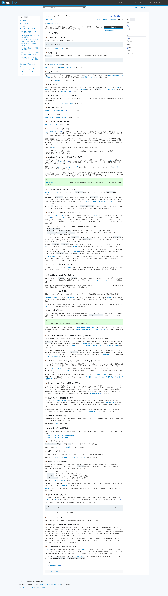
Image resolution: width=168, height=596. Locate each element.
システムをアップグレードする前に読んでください (98, 201)
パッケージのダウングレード (84, 329)
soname (75, 246)
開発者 (49, 217)
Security (149, 2)
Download (162, 2)
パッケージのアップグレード (53, 132)
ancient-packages (54, 356)
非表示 (25, 17)
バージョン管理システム (108, 89)
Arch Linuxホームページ (73, 160)
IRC (105, 329)
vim (118, 87)
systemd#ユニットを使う (57, 48)
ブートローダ (78, 556)
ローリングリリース (57, 215)
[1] (119, 499)
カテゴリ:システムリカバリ (89, 77)
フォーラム (116, 167)
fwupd (48, 567)
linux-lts (48, 549)
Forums (130, 2)
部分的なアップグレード (52, 23)
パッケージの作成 (101, 374)
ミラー (57, 423)
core (83, 549)
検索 (84, 7)
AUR (155, 2)
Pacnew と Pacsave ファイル (100, 280)
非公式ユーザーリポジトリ (59, 400)
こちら (46, 499)
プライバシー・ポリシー (24, 587)
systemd (71, 167)
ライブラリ (94, 215)
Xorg (46, 67)
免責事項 (43, 587)
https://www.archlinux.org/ (85, 327)
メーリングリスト (62, 162)
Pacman (47, 364)
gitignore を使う (65, 91)
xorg (65, 167)
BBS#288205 (105, 354)
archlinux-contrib (51, 297)
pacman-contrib (53, 256)
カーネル (60, 167)
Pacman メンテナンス (95, 411)
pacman (69, 267)
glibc (77, 167)
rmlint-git (48, 488)
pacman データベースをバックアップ (55, 110)
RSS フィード (109, 160)
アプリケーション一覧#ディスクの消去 (57, 437)
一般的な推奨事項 (109, 30)
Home (115, 2)
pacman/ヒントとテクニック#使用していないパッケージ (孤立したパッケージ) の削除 (95, 345)
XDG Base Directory (60, 480)
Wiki (136, 2)
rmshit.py (65, 485)
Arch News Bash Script (53, 565)
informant (49, 182)
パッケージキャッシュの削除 (63, 447)
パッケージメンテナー (59, 217)
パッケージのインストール (54, 368)
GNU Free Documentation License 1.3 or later (50, 584)
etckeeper (83, 89)
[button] (19, 7)
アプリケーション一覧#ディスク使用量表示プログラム (62, 435)
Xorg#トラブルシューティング (67, 67)
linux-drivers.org (95, 393)
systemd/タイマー (59, 80)
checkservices (70, 297)
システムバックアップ (51, 124)
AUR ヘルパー (110, 402)
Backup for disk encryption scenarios (56, 117)
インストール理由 (86, 343)
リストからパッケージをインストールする (61, 103)
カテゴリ (47, 571)
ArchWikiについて (35, 587)
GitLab (142, 2)
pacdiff (109, 297)
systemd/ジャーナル (56, 64)
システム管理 (55, 571)
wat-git (48, 323)
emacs (47, 89)
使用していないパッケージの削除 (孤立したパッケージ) (70, 457)
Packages (122, 2)
